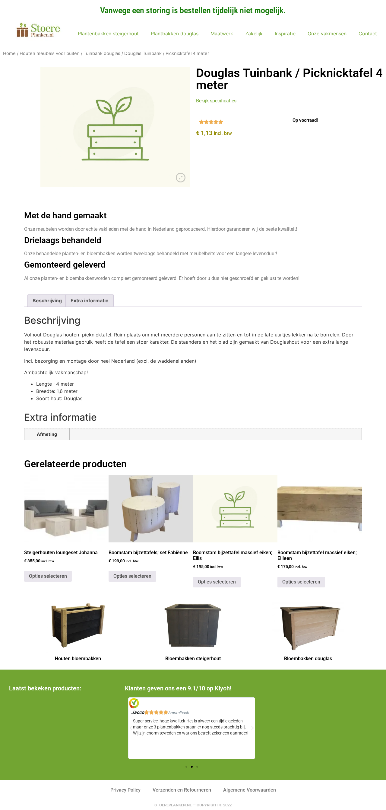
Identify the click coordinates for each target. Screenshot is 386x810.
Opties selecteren (48, 576)
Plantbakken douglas (174, 34)
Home (9, 53)
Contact (368, 34)
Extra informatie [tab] (90, 300)
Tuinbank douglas (102, 53)
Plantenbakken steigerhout (108, 34)
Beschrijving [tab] (47, 300)
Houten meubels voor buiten (50, 53)
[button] (186, 767)
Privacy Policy (125, 790)
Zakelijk (254, 34)
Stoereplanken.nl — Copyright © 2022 (193, 805)
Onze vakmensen (327, 34)
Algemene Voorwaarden (249, 790)
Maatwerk (221, 34)
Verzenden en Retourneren (182, 790)
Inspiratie (285, 34)
